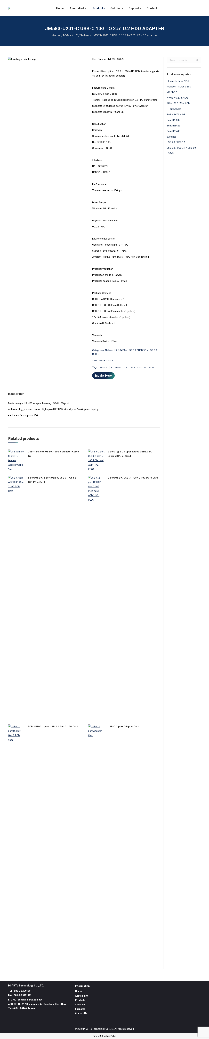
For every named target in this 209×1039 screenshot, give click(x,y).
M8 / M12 (172, 92)
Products (80, 1000)
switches (171, 136)
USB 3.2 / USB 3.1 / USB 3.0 (142, 350)
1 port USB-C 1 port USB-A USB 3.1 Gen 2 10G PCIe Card (52, 480)
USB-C (95, 354)
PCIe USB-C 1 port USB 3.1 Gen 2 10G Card (53, 726)
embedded (175, 109)
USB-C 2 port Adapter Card (123, 726)
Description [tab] (16, 394)
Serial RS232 (173, 120)
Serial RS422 (173, 125)
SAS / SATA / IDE (176, 114)
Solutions (80, 1004)
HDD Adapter (116, 367)
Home (56, 35)
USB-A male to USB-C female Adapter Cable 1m (53, 453)
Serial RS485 (173, 131)
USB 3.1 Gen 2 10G (138, 367)
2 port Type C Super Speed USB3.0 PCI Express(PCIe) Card (130, 453)
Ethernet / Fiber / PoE (178, 81)
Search (197, 60)
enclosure (104, 367)
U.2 (125, 367)
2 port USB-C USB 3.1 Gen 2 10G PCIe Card (133, 477)
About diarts (81, 995)
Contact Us (81, 1013)
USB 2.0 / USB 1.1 (176, 142)
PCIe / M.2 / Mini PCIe (178, 103)
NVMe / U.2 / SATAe (76, 35)
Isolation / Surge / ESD (179, 86)
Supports (80, 1009)
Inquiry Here (103, 375)
